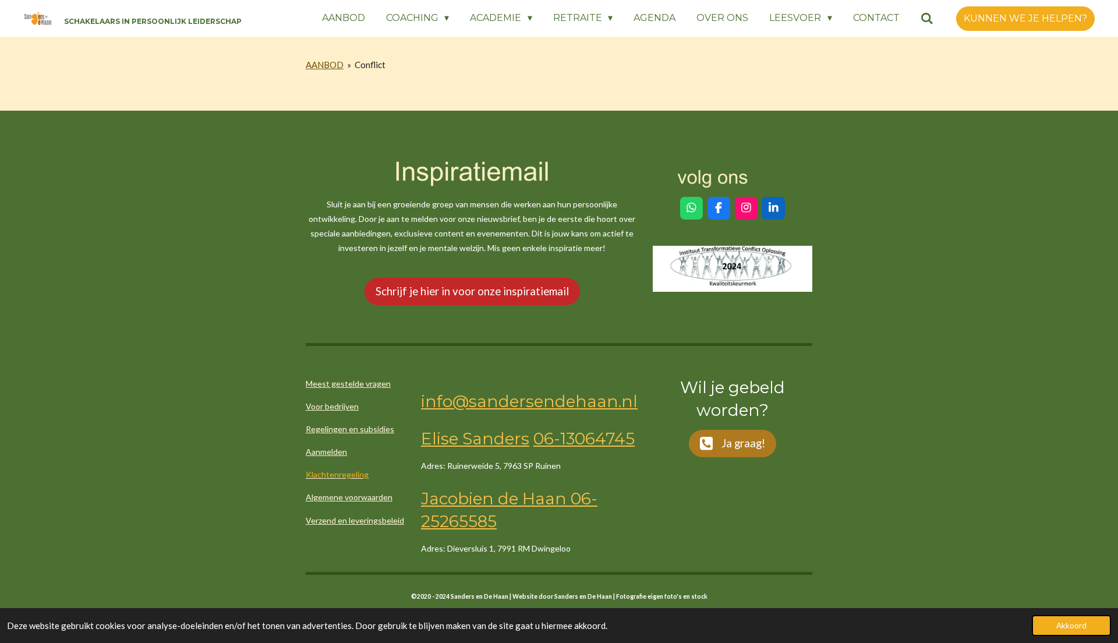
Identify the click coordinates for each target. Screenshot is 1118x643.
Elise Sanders (475, 438)
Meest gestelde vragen (348, 383)
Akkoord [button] (1071, 625)
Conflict (370, 64)
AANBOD (325, 64)
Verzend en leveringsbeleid (355, 520)
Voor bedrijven (332, 406)
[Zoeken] (927, 18)
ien (481, 498)
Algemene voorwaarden (349, 497)
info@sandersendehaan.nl (529, 401)
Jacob (445, 498)
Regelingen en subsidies (350, 429)
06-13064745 (584, 438)
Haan (542, 498)
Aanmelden (326, 452)
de (506, 498)
